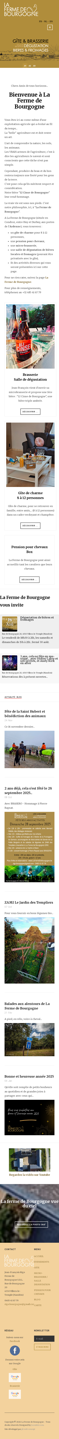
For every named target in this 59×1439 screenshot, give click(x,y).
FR (40, 21)
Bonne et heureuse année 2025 (29, 1076)
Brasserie (15, 1386)
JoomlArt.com (37, 1425)
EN (51, 21)
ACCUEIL (39, 1256)
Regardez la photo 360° (31, 1224)
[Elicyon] (21, 9)
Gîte (15, 1369)
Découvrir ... (30, 412)
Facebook (15, 1341)
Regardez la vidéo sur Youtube (29, 1175)
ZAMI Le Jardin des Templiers (29, 902)
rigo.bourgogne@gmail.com (20, 1304)
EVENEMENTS (41, 1262)
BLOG (37, 1299)
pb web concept (28, 1429)
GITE (36, 1267)
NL (45, 21)
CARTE (37, 1305)
